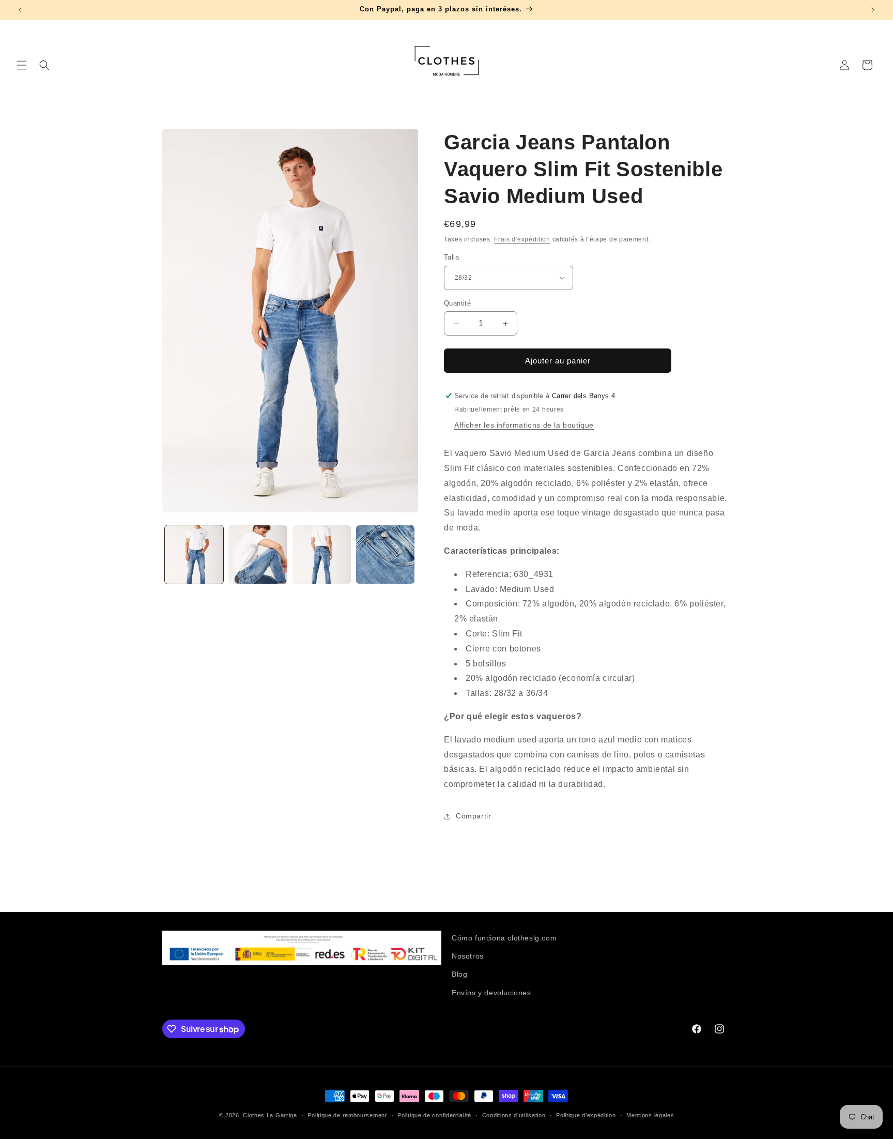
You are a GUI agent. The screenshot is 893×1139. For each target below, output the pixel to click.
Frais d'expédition (522, 239)
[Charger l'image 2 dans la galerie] (257, 554)
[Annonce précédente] (20, 10)
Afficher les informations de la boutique (524, 425)
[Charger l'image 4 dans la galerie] (385, 554)
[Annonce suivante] (872, 10)
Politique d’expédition (585, 1115)
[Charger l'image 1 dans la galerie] (194, 554)
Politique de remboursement (347, 1115)
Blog (459, 974)
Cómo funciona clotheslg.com (504, 938)
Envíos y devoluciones (491, 993)
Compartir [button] (473, 816)
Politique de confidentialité (434, 1115)
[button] (21, 65)
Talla (451, 257)
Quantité (457, 303)
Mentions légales (650, 1115)
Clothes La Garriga (270, 1115)
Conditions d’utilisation (514, 1115)
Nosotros (468, 956)
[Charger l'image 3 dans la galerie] (321, 554)
